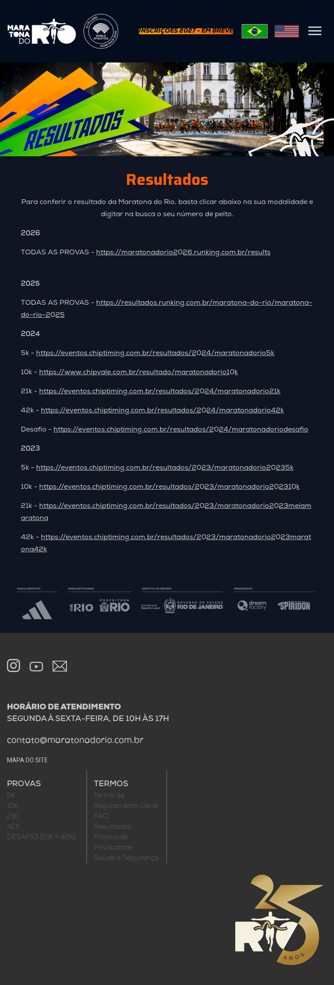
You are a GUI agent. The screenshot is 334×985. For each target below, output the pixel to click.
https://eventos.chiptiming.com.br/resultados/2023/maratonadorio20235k (165, 467)
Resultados (112, 827)
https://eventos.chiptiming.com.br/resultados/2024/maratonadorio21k (160, 391)
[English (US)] (286, 31)
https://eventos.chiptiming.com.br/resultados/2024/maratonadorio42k (162, 410)
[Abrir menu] (315, 31)
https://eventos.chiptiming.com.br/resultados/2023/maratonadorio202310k (169, 487)
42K (13, 827)
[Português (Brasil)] (254, 31)
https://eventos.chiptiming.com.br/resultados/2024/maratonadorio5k (155, 353)
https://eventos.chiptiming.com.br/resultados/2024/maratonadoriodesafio (180, 429)
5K (11, 795)
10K (12, 806)
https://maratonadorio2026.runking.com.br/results (183, 252)
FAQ (101, 816)
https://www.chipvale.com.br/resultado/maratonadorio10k (138, 372)
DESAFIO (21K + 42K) (41, 837)
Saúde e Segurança (126, 858)
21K (12, 816)
